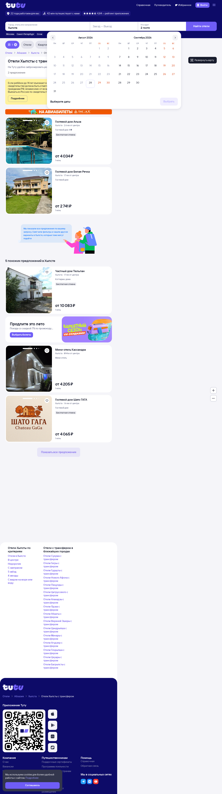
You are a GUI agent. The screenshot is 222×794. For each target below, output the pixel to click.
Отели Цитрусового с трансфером (55, 593)
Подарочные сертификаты (57, 761)
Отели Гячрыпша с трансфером (53, 651)
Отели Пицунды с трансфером (53, 586)
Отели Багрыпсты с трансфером (54, 666)
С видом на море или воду (20, 581)
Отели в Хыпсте (17, 555)
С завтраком (15, 567)
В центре (13, 559)
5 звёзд (12, 571)
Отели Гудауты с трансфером (52, 572)
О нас (6, 761)
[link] (21, 334)
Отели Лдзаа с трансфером (51, 608)
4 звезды (13, 575)
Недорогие (14, 563)
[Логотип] (15, 5)
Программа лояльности (55, 766)
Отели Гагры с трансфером (51, 565)
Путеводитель (162, 5)
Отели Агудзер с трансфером (52, 644)
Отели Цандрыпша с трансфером (55, 630)
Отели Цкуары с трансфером (52, 659)
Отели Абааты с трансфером (52, 615)
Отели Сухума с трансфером (52, 557)
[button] (17, 98)
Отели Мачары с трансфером (52, 637)
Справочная (143, 5)
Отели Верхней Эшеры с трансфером (57, 622)
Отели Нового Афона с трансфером (56, 579)
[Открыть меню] (214, 5)
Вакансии (8, 766)
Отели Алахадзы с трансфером (53, 601)
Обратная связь (90, 765)
